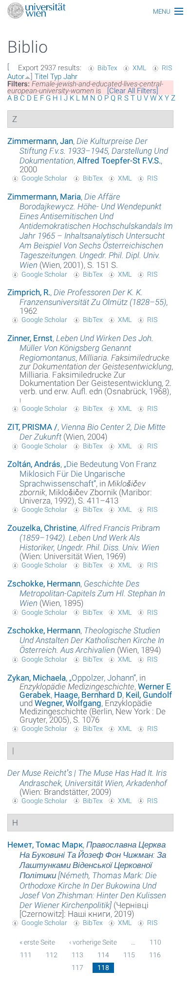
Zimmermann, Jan (40, 141)
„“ (87, 473)
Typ (55, 76)
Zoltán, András (33, 464)
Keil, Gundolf (149, 695)
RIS (167, 68)
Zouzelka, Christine (41, 528)
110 (155, 942)
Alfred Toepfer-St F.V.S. (119, 160)
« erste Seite (37, 942)
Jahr (70, 76)
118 (103, 967)
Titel (41, 76)
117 (77, 967)
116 (155, 955)
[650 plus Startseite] (95, 11)
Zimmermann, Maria (44, 197)
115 (129, 955)
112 (51, 955)
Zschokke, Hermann (43, 583)
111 (26, 955)
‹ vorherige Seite (93, 942)
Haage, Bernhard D (88, 695)
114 (103, 955)
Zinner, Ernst (30, 338)
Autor (15, 76)
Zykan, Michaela (36, 678)
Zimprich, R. (28, 292)
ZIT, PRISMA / (32, 427)
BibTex (107, 68)
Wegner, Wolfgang (68, 703)
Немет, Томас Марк (45, 844)
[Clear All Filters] (132, 90)
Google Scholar (44, 178)
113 (77, 955)
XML (139, 68)
